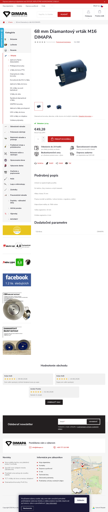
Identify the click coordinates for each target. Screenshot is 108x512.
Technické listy (44, 475)
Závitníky (13, 190)
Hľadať (64, 14)
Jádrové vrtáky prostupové (20, 108)
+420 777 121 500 (63, 447)
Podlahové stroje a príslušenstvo (17, 146)
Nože (12, 179)
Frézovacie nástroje (17, 132)
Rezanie (13, 50)
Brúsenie (13, 39)
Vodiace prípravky (16, 120)
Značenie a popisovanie (15, 172)
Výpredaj (13, 214)
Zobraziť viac (54, 402)
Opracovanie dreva (17, 160)
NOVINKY (14, 219)
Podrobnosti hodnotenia (63, 42)
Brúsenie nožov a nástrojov (16, 153)
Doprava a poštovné (32, 6)
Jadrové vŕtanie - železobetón (16, 61)
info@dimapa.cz (37, 447)
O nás (43, 6)
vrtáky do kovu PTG (17, 70)
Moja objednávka (8, 6)
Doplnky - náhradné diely (18, 201)
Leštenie (13, 45)
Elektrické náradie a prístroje (18, 138)
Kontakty (19, 6)
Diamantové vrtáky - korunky (17, 75)
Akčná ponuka (15, 208)
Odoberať (93, 422)
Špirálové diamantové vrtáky (18, 99)
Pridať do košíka (63, 139)
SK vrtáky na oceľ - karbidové (17, 89)
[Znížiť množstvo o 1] (43, 140)
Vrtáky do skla (15, 94)
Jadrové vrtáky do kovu (18, 84)
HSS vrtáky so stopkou (18, 116)
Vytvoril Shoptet (100, 508)
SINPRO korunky (16, 104)
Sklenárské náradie (17, 126)
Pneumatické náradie (18, 195)
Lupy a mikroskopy (17, 184)
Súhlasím (80, 500)
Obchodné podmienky (46, 478)
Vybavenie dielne (16, 166)
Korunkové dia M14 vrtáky (20, 80)
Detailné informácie (85, 116)
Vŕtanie (13, 56)
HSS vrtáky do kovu (17, 112)
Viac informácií (51, 503)
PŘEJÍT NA (96, 6)
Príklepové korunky (17, 66)
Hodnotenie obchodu (54, 365)
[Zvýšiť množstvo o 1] (43, 137)
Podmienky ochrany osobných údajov (51, 481)
